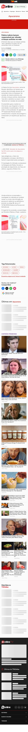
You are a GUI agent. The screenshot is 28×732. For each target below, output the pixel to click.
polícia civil (6, 273)
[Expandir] (26, 721)
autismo (14, 267)
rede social (15, 273)
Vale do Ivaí (18, 11)
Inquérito (15, 270)
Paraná (23, 11)
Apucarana (6, 11)
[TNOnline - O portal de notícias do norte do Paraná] (7, 6)
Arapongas (12, 11)
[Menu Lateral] (2, 11)
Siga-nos (21, 54)
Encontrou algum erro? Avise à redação (13, 276)
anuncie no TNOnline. (18, 145)
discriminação (6, 270)
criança (22, 267)
